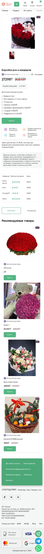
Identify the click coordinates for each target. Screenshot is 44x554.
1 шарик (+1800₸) (11, 111)
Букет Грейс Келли (11, 382)
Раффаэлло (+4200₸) (13, 114)
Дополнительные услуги (12, 92)
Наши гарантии (29, 463)
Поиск (25, 6)
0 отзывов (38, 74)
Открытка (8, 102)
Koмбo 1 (7, 325)
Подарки (16, 10)
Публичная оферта (13, 475)
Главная (5, 10)
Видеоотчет (9, 96)
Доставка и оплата (13, 463)
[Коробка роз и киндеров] (23, 33)
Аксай (26, 524)
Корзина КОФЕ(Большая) (13, 439)
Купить (11, 121)
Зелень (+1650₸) (10, 105)
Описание (11, 210)
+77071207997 (9, 490)
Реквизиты (28, 475)
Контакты (9, 480)
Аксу (34, 524)
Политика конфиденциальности (18, 469)
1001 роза (7, 268)
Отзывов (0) (31, 211)
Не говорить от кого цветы (15, 99)
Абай (19, 524)
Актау (41, 524)
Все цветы (28, 10)
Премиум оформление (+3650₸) (17, 108)
